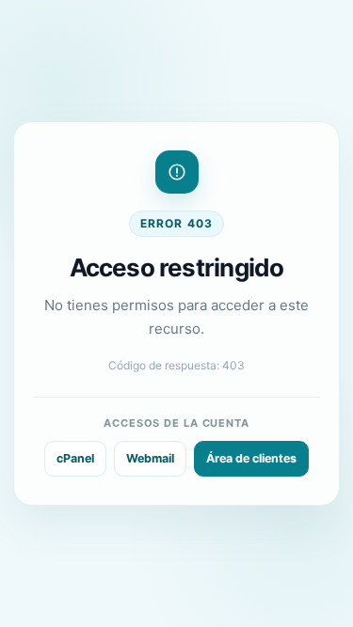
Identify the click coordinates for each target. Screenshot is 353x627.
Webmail (150, 458)
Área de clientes (251, 458)
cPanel (75, 458)
